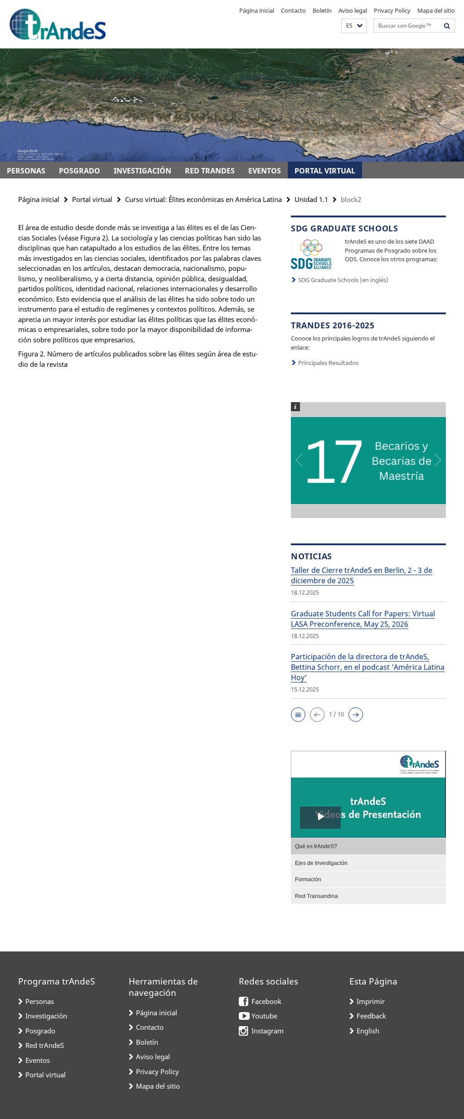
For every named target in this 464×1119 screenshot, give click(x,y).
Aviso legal (352, 10)
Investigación (142, 171)
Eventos (264, 171)
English (368, 1030)
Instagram (267, 1030)
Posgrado (79, 171)
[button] (354, 26)
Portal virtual (325, 171)
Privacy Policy (392, 10)
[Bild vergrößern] (311, 253)
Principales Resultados (328, 363)
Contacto (293, 10)
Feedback (371, 1015)
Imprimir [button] (371, 1001)
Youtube (264, 1015)
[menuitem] (368, 846)
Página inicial (256, 10)
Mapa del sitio (436, 10)
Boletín (322, 10)
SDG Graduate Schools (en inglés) (343, 280)
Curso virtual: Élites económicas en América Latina (203, 199)
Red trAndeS (210, 171)
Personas (26, 171)
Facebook (266, 1001)
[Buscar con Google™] (447, 25)
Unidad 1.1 (311, 199)
